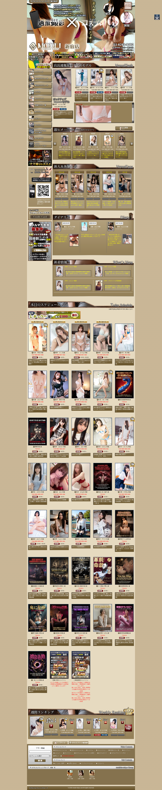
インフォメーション (87, 763)
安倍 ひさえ (102, 447)
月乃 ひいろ (124, 447)
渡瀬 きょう (66, 730)
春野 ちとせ (58, 104)
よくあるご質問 (59, 763)
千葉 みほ (92, 194)
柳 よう (124, 194)
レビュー (57, 753)
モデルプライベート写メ (118, 753)
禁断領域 (37, 447)
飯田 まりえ (50, 730)
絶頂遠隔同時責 (124, 399)
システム (90, 750)
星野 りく (125, 87)
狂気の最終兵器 (81, 586)
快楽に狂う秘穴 (102, 492)
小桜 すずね (124, 492)
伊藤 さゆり (61, 194)
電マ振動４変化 (37, 633)
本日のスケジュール (61, 750)
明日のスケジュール (77, 750)
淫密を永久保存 (81, 633)
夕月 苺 (123, 352)
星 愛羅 (120, 147)
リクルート (101, 763)
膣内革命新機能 (124, 633)
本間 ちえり (121, 226)
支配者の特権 (59, 633)
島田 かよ (80, 539)
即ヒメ (57, 756)
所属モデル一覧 (114, 750)
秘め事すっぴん (102, 633)
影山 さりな (111, 87)
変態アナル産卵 (124, 539)
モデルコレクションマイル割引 (85, 753)
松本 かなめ (80, 492)
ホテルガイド (103, 753)
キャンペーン (101, 750)
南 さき (76, 194)
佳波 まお (58, 492)
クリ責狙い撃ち (102, 586)
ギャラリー (68, 753)
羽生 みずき (37, 492)
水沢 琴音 (105, 147)
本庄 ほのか (108, 194)
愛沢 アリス (102, 539)
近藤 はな (93, 226)
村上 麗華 (83, 730)
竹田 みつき (96, 87)
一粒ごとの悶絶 (37, 680)
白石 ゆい (102, 399)
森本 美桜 (58, 399)
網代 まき (80, 447)
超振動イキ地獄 (37, 586)
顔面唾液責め (124, 586)
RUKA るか (117, 730)
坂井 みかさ (58, 447)
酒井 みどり (81, 87)
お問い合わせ (73, 763)
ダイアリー (127, 750)
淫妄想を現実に (59, 586)
